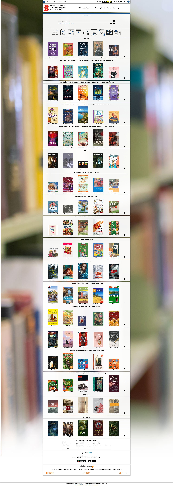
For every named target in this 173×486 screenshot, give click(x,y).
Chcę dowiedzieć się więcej (80, 484)
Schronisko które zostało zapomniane (101, 444)
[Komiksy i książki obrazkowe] (109, 35)
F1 (120, 1)
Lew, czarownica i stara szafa (66, 443)
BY (111, 1)
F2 (123, 1)
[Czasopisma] (63, 35)
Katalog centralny (86, 15)
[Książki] (55, 35)
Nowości (49, 1)
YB (108, 1)
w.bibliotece (80, 469)
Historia (54, 1)
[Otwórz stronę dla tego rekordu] (53, 49)
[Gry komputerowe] (94, 35)
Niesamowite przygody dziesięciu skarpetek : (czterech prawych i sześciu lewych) (74, 448)
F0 (118, 1)
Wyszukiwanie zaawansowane (64, 23)
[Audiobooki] (71, 35)
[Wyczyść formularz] (111, 23)
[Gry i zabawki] (102, 35)
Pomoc (60, 1)
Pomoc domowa (97, 448)
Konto (65, 1)
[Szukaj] (114, 21)
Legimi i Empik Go (64, 444)
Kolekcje (72, 23)
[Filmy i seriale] (78, 35)
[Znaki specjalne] (114, 23)
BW (105, 1)
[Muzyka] (86, 35)
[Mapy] (117, 35)
